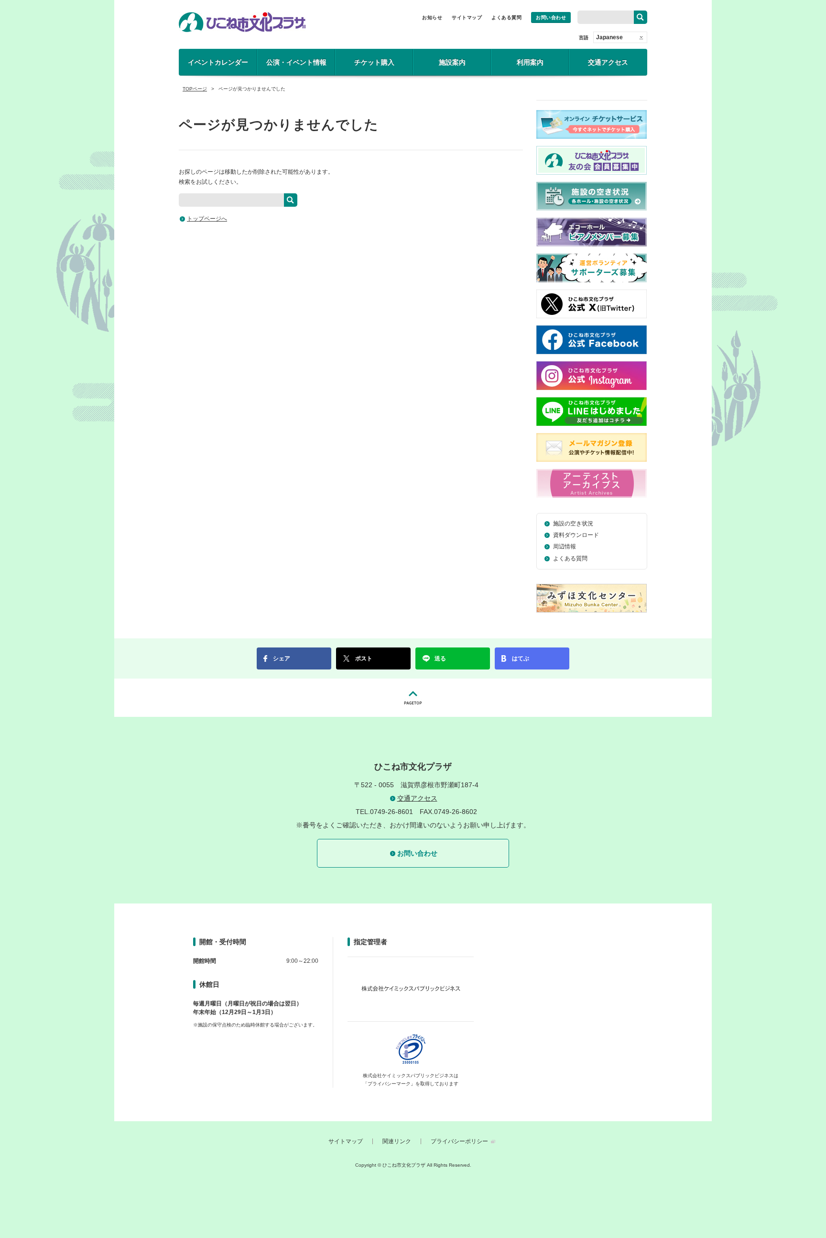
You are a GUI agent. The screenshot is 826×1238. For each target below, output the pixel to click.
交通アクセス (608, 62)
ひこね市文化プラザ (242, 22)
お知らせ (432, 17)
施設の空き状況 (573, 523)
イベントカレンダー (218, 62)
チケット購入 (374, 62)
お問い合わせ (551, 17)
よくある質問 (506, 17)
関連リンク (396, 1141)
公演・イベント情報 (296, 62)
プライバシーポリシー (459, 1141)
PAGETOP (413, 698)
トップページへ (207, 218)
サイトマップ (467, 17)
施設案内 (452, 62)
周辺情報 (564, 546)
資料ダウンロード (576, 535)
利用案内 (530, 62)
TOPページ (195, 88)
